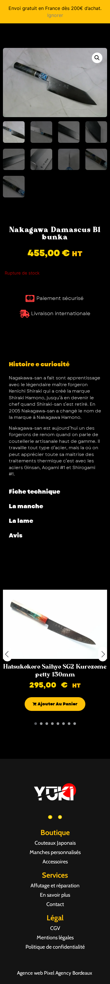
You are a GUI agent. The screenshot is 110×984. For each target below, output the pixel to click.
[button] (97, 58)
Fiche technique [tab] (34, 491)
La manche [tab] (26, 506)
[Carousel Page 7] (69, 723)
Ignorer (55, 15)
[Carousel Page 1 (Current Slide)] (35, 723)
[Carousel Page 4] (52, 723)
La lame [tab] (21, 521)
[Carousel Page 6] (63, 723)
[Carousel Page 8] (74, 723)
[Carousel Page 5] (58, 723)
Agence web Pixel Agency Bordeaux (55, 973)
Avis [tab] (15, 535)
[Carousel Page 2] (41, 723)
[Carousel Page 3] (46, 723)
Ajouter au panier (57, 704)
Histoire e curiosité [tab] (39, 364)
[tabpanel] (55, 428)
